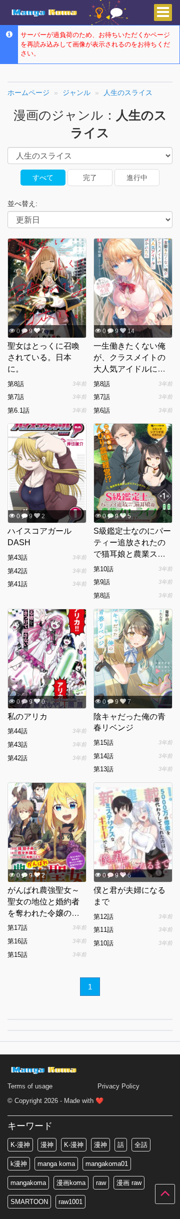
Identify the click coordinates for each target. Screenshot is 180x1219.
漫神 (47, 1144)
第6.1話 (19, 410)
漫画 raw (129, 1182)
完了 (90, 178)
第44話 (18, 731)
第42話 (18, 571)
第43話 (18, 557)
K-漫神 (20, 1144)
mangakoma (28, 1182)
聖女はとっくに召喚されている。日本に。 (44, 357)
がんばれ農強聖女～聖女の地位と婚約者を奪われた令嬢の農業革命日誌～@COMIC (44, 913)
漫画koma (71, 1182)
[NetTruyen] (45, 13)
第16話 (18, 941)
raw (101, 1182)
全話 (141, 1144)
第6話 (102, 410)
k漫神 (18, 1163)
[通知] (116, 15)
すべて (43, 178)
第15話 (104, 742)
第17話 (18, 927)
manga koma (56, 1163)
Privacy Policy (119, 1086)
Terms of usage (30, 1086)
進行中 (137, 178)
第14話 (104, 756)
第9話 (102, 582)
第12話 (104, 916)
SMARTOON (29, 1201)
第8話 (16, 384)
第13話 (104, 769)
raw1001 (70, 1201)
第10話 (104, 569)
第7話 (16, 397)
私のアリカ (28, 716)
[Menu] (163, 12)
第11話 (104, 929)
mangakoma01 (107, 1163)
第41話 (18, 584)
